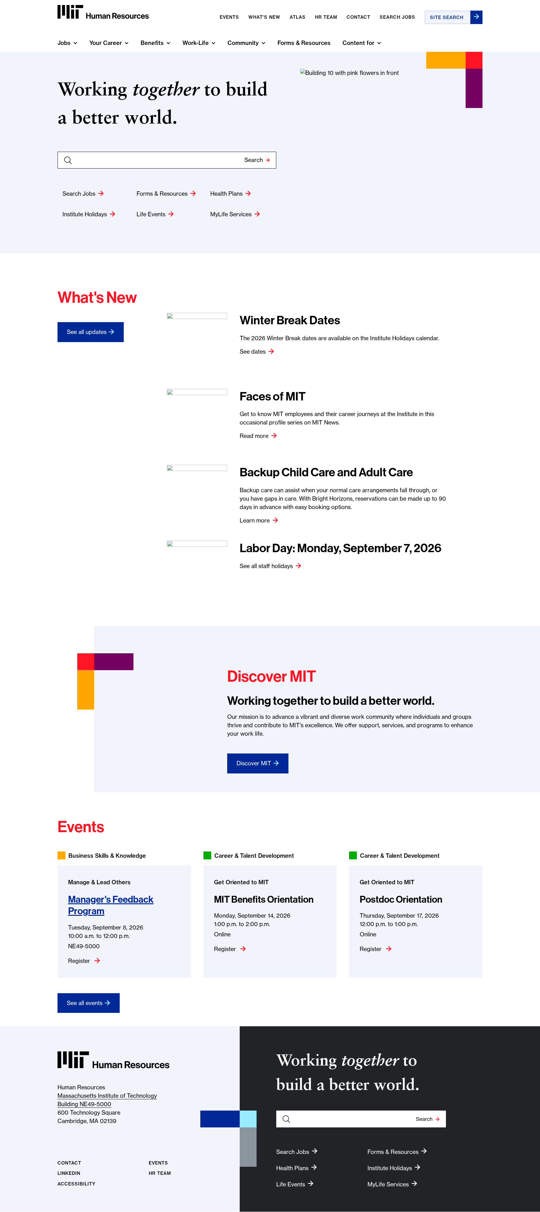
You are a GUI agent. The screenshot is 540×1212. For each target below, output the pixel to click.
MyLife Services (231, 214)
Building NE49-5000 (84, 1104)
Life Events (151, 214)
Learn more (255, 520)
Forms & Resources (304, 43)
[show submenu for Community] (263, 43)
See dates (253, 351)
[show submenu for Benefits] (168, 43)
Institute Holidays (84, 214)
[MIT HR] (103, 12)
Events (229, 17)
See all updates (87, 332)
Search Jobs (397, 17)
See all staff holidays (266, 566)
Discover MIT (254, 763)
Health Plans (226, 193)
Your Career (105, 43)
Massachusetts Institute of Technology (107, 1095)
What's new (264, 17)
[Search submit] (476, 17)
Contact (358, 17)
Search (253, 160)
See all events (84, 1003)
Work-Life (195, 43)
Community (243, 43)
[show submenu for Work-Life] (213, 43)
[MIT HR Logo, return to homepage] (113, 1059)
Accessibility (77, 1184)
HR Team (160, 1173)
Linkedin (69, 1173)
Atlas (298, 17)
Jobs (64, 43)
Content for (358, 43)
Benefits (152, 43)
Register (80, 960)
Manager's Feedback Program (110, 905)
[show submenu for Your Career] (126, 43)
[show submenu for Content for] (379, 43)
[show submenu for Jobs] (75, 43)
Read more (254, 435)
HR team (326, 17)
